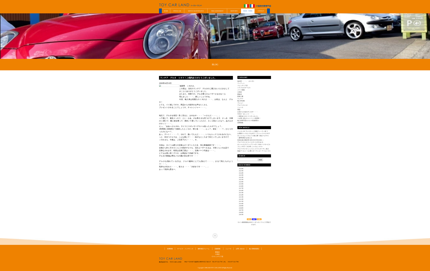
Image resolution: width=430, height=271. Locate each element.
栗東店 (239, 94)
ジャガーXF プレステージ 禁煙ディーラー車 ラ (252, 131)
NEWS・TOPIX (247, 11)
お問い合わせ (240, 249)
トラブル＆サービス (243, 88)
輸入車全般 (241, 101)
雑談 (238, 109)
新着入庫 (240, 96)
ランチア (240, 98)
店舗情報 (217, 249)
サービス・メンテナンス (185, 249)
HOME (166, 11)
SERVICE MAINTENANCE (196, 11)
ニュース (240, 107)
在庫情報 (170, 249)
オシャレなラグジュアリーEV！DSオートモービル (253, 144)
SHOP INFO (234, 11)
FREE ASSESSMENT (217, 11)
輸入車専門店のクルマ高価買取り (248, 120)
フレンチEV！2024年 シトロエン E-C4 (249, 146)
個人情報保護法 (254, 249)
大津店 (239, 92)
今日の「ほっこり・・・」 (246, 114)
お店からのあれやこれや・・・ (247, 112)
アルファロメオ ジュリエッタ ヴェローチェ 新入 (253, 149)
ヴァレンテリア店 (217, 256)
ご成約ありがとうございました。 (248, 116)
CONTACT (261, 11)
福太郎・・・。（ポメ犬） (246, 81)
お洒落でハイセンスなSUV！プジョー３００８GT (253, 133)
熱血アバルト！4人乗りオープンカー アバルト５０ (254, 151)
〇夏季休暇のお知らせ (244, 138)
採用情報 (240, 122)
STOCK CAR (177, 11)
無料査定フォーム (203, 249)
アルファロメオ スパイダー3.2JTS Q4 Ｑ (250, 142)
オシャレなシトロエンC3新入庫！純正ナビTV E (253, 136)
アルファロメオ (242, 105)
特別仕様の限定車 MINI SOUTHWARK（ (250, 140)
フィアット (241, 83)
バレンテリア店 (242, 85)
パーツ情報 (241, 90)
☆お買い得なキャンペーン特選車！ (249, 118)
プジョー (240, 103)
